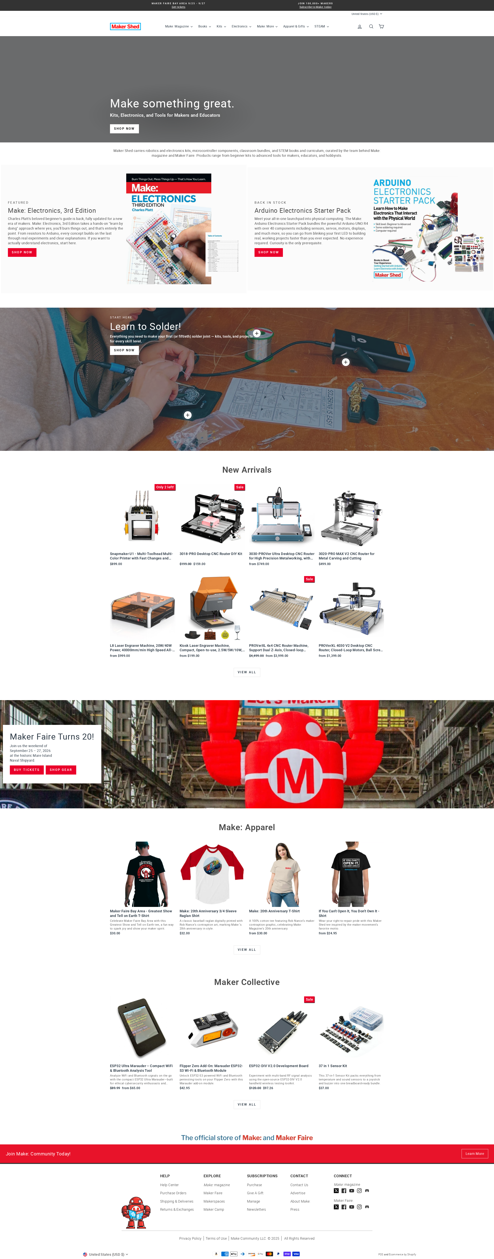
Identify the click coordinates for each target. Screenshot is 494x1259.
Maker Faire (213, 1193)
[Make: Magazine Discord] (367, 1190)
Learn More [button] (475, 1153)
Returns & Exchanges (177, 1209)
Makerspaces (214, 1201)
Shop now (22, 252)
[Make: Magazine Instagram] (359, 1190)
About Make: (300, 1201)
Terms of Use (216, 1238)
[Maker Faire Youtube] (351, 1207)
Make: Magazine (177, 26)
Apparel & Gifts (294, 26)
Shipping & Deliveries (176, 1201)
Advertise (297, 1193)
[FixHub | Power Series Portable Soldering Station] (346, 362)
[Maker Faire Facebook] (344, 1207)
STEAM (320, 26)
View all (247, 672)
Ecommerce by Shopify (402, 1254)
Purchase (254, 1184)
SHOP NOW (124, 128)
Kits (220, 26)
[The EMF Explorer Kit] (188, 415)
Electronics (240, 26)
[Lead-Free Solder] (257, 333)
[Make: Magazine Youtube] (351, 1190)
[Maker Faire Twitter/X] (336, 1207)
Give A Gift (255, 1193)
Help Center (169, 1184)
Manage (253, 1201)
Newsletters (256, 1209)
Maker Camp (214, 1209)
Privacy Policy (190, 1238)
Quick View (142, 545)
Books (203, 26)
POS (380, 1254)
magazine (217, 1184)
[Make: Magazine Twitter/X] (336, 1190)
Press (294, 1209)
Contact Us (299, 1184)
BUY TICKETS (27, 770)
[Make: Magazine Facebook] (344, 1190)
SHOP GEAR (61, 770)
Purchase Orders (173, 1193)
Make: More (266, 26)
